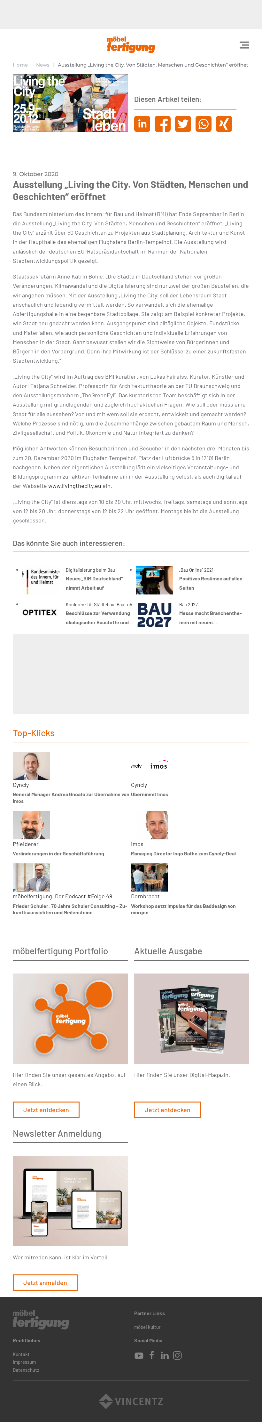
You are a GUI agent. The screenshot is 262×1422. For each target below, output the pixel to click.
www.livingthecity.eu (74, 485)
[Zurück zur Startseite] (131, 45)
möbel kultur (147, 1327)
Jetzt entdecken (46, 1109)
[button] (244, 45)
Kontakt (21, 1354)
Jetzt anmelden (45, 1282)
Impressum (24, 1362)
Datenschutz (26, 1370)
